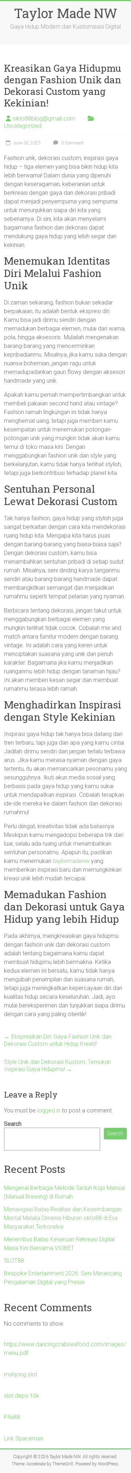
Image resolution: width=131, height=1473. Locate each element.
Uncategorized (22, 125)
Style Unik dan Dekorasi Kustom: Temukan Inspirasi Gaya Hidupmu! (57, 1066)
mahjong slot (20, 1374)
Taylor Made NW (65, 13)
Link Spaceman (23, 1438)
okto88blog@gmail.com (44, 118)
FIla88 (12, 1417)
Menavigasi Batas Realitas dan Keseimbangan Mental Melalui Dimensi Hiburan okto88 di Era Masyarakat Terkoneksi (63, 1218)
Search (12, 1123)
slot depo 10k (21, 1395)
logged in (48, 1110)
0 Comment (72, 143)
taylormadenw (71, 861)
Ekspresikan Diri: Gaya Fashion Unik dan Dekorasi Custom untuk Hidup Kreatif (57, 1040)
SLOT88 (14, 1260)
